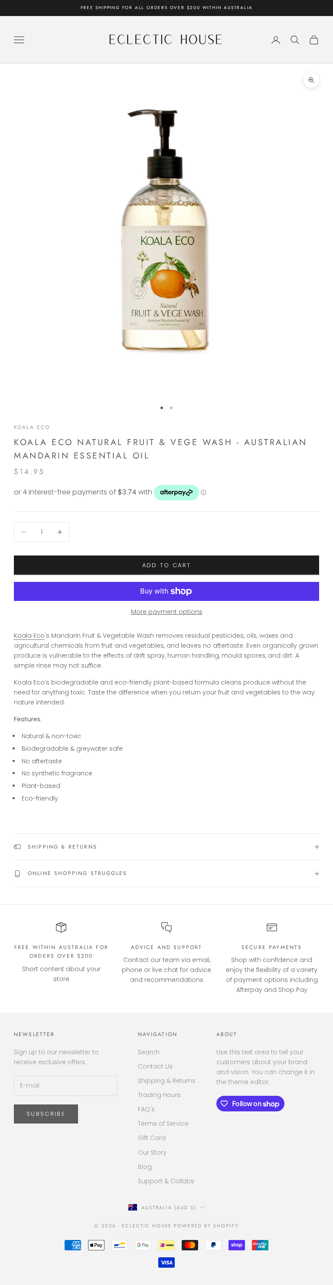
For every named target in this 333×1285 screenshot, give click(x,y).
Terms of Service (163, 1123)
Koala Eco (32, 427)
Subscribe (45, 1114)
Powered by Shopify (206, 1225)
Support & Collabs (166, 1181)
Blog (145, 1166)
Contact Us (155, 1066)
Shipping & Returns (167, 1080)
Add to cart (166, 565)
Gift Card (152, 1137)
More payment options (166, 611)
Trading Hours (159, 1095)
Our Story (152, 1152)
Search (149, 1052)
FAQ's (146, 1109)
